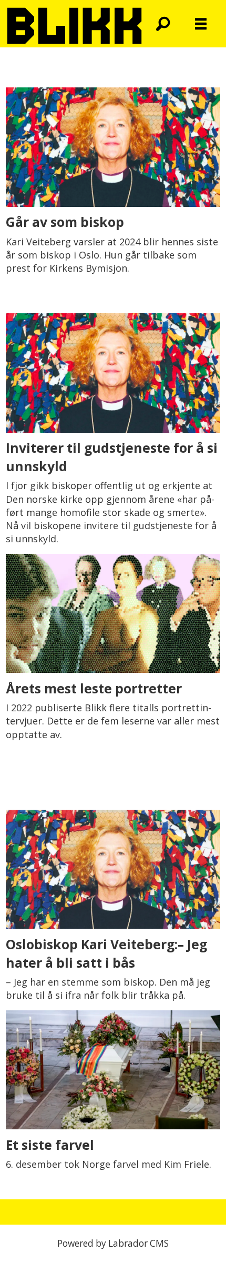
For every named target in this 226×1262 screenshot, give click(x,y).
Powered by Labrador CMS (113, 1243)
